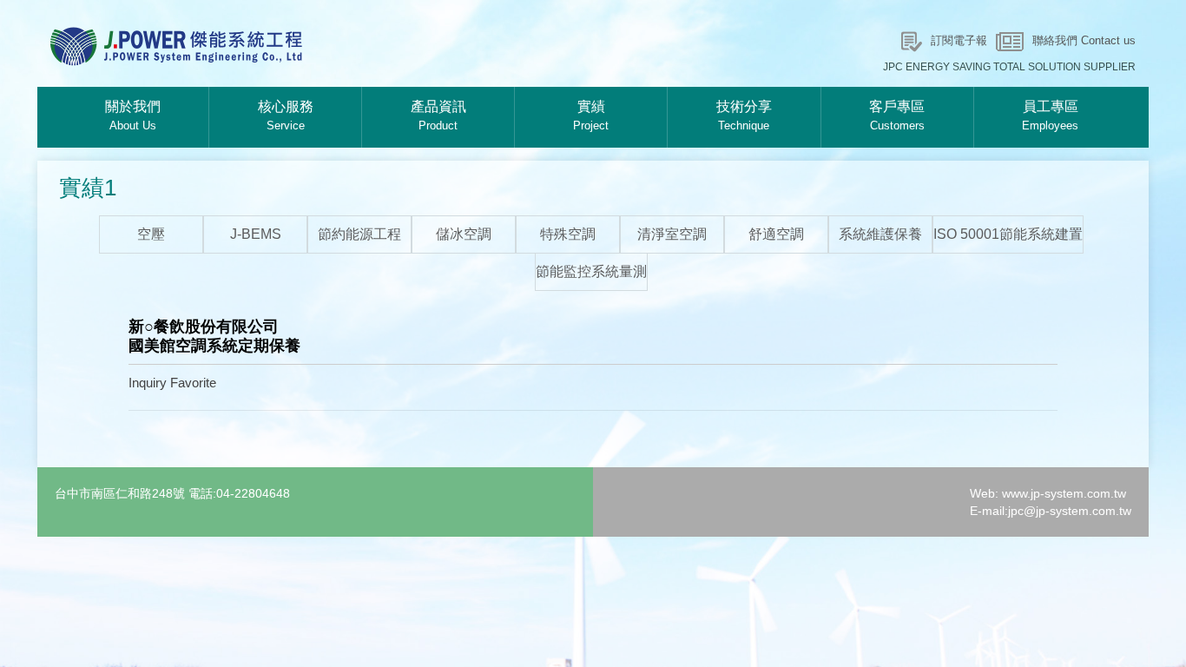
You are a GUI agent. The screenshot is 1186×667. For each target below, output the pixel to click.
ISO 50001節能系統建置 (1008, 234)
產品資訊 (438, 115)
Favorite (193, 382)
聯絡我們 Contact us (1084, 40)
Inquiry (147, 382)
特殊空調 (568, 234)
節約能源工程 (359, 234)
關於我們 (133, 115)
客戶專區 (897, 115)
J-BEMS (255, 234)
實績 (591, 115)
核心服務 (285, 115)
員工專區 (1050, 115)
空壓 (151, 234)
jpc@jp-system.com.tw (1069, 511)
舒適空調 (776, 234)
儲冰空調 (463, 234)
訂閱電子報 (959, 40)
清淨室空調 (672, 234)
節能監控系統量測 (591, 271)
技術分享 (744, 115)
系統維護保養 (880, 234)
